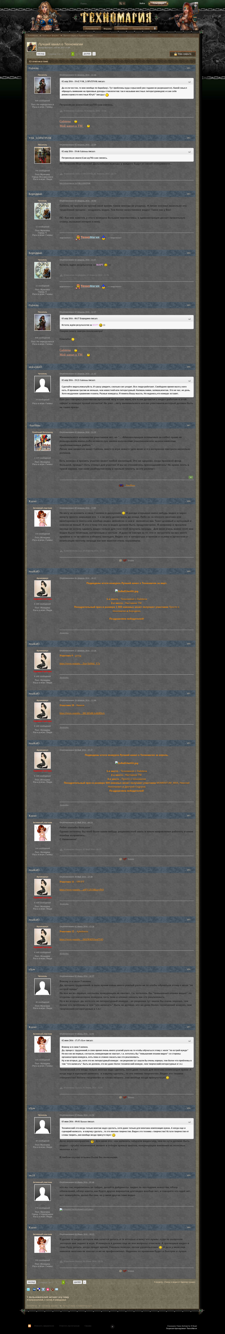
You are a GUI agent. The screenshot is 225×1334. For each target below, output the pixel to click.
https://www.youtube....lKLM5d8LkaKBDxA (82, 713)
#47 (189, 425)
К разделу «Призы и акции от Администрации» (175, 1282)
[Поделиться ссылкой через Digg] (34, 1289)
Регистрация (158, 3)
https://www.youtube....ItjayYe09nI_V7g (80, 663)
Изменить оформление (44, 1325)
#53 (189, 815)
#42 (189, 137)
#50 (189, 643)
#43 (189, 193)
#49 (189, 571)
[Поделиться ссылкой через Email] (56, 1289)
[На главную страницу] (116, 17)
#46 (189, 366)
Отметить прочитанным (69, 1325)
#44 (189, 253)
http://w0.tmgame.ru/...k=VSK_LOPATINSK (75, 183)
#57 (189, 1027)
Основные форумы (50, 1305)
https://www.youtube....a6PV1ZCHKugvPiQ (82, 889)
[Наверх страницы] (112, 1326)
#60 (189, 1227)
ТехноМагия (122, 28)
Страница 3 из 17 (55, 54)
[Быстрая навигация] (154, 28)
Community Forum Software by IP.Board (182, 1325)
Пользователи (92, 28)
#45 (189, 305)
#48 (189, 501)
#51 (189, 693)
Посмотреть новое (141, 28)
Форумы (108, 28)
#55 (189, 919)
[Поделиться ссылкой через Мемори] (47, 1289)
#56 (189, 969)
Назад (40, 53)
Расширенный (195, 5)
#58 (189, 1108)
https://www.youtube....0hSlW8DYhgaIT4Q (81, 939)
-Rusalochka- (64, 633)
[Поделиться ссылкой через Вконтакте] (43, 1289)
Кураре (131, 560)
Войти (142, 3)
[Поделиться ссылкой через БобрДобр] (52, 1289)
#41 (189, 68)
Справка (88, 1325)
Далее (87, 53)
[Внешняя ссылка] (120, 560)
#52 (189, 743)
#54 (189, 869)
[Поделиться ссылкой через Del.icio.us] (38, 1289)
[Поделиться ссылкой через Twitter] (28, 1289)
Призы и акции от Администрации (77, 1305)
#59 (189, 1175)
